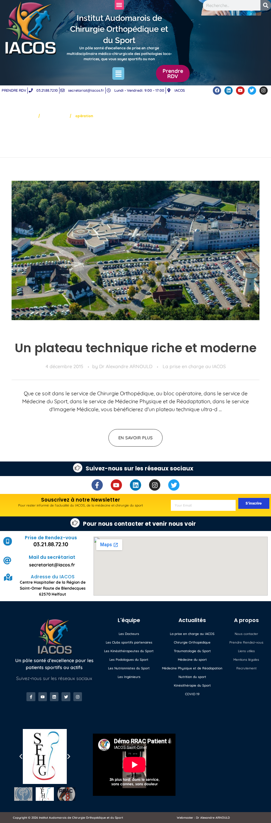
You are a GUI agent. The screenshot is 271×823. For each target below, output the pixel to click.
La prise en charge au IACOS (194, 366)
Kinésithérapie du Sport (192, 685)
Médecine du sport (192, 659)
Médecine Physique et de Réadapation (192, 668)
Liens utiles (246, 651)
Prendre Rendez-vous (246, 642)
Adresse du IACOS (52, 576)
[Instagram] (263, 90)
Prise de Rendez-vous (51, 537)
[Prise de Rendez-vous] (7, 541)
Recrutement (246, 668)
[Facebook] (217, 90)
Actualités (55, 115)
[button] (119, 5)
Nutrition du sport (192, 677)
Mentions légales (246, 659)
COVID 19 (192, 694)
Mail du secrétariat (52, 557)
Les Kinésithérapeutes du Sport (129, 651)
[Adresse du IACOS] (8, 577)
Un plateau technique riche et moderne (135, 348)
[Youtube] (240, 90)
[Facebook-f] (97, 485)
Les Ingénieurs (129, 677)
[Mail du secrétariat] (7, 560)
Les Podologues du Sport (128, 659)
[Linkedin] (228, 90)
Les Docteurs (129, 634)
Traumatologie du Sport (192, 651)
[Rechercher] (265, 5)
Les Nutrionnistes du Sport (129, 668)
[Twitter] (252, 90)
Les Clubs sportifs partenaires (129, 642)
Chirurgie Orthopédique (192, 642)
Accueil (26, 115)
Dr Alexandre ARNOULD (126, 366)
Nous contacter (246, 634)
